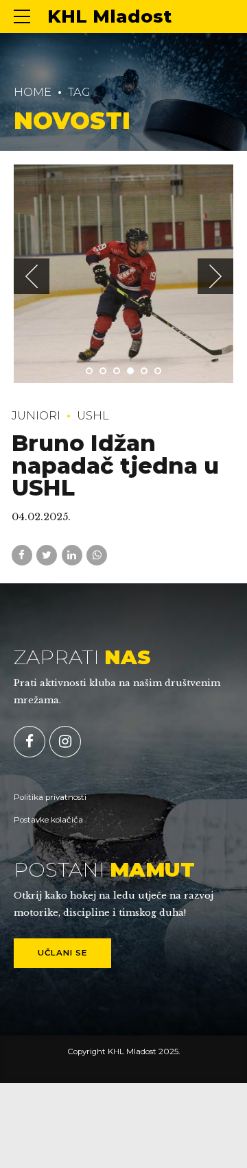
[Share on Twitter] (46, 555)
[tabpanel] (123, 274)
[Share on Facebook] (22, 555)
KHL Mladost (109, 16)
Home (32, 92)
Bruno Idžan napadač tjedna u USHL (115, 465)
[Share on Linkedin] (72, 555)
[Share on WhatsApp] (96, 555)
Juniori (36, 415)
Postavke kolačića (48, 820)
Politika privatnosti (50, 797)
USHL (93, 415)
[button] (31, 276)
